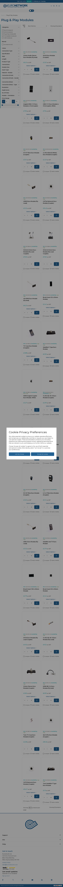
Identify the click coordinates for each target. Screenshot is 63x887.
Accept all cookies (42, 454)
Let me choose (19, 454)
